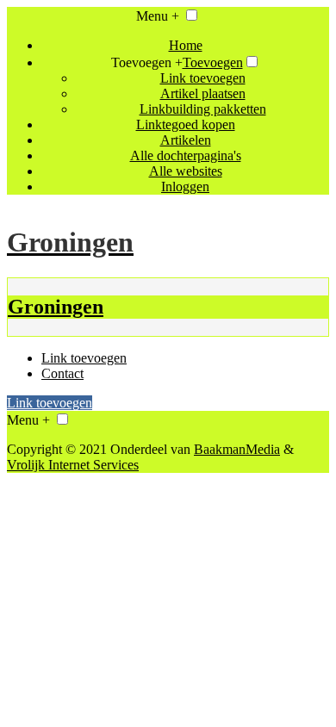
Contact (62, 373)
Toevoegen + (147, 62)
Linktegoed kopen (185, 124)
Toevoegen (213, 62)
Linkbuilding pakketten (203, 109)
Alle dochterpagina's (185, 155)
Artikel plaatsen (203, 93)
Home (185, 45)
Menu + (157, 16)
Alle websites (185, 171)
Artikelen (185, 140)
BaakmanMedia (237, 449)
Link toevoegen (203, 78)
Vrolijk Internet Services (73, 464)
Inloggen (185, 186)
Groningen (55, 306)
